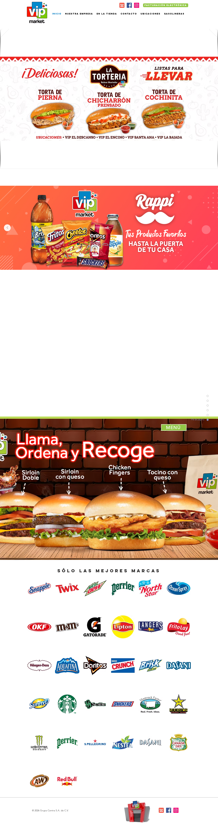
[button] (109, 99)
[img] (39, 588)
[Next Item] (7, 227)
